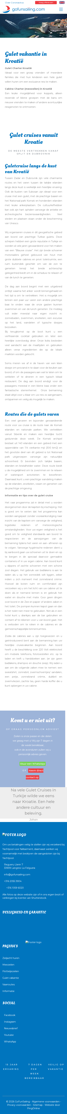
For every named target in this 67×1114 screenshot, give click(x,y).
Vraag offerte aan (46, 2)
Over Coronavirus (14, 2)
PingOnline (33, 1108)
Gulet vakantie (10, 977)
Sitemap (38, 1105)
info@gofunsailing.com (17, 874)
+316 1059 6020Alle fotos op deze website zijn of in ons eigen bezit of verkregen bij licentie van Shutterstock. (33, 892)
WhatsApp (10, 1041)
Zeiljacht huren (10, 958)
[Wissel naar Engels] (62, 2)
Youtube (9, 1035)
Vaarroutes (8, 984)
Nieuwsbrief (11, 1028)
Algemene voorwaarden (46, 1101)
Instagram (10, 1021)
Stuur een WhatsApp (32, 763)
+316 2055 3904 (12, 881)
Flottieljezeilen (10, 971)
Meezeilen (8, 964)
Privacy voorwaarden (19, 1105)
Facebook (9, 1015)
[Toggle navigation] (61, 9)
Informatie (8, 991)
